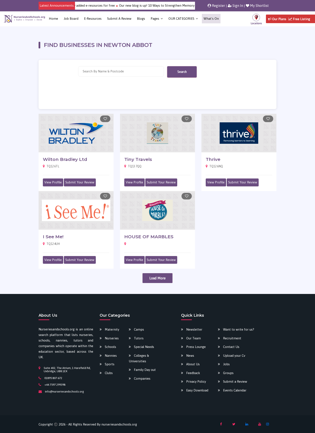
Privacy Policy (196, 381)
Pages (155, 18)
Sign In (237, 5)
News (190, 355)
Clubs (109, 373)
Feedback (193, 373)
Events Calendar (234, 390)
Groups (228, 373)
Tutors (139, 338)
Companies (142, 378)
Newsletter (194, 329)
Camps (139, 329)
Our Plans (278, 19)
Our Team (193, 338)
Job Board (71, 18)
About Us (193, 364)
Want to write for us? (238, 329)
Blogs (141, 18)
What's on (211, 18)
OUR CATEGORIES (181, 18)
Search (182, 71)
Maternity (112, 329)
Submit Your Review (79, 182)
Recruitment (232, 338)
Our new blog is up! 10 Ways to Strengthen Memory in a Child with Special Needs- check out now (182, 5)
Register (218, 5)
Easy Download (197, 390)
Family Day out (145, 370)
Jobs (226, 364)
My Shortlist (259, 5)
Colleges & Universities (139, 358)
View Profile (53, 182)
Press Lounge (196, 347)
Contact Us (231, 347)
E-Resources (93, 18)
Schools (110, 347)
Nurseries (112, 338)
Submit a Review (119, 18)
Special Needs (144, 347)
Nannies (111, 355)
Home (53, 18)
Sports (109, 364)
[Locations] (256, 19)
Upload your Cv (234, 355)
